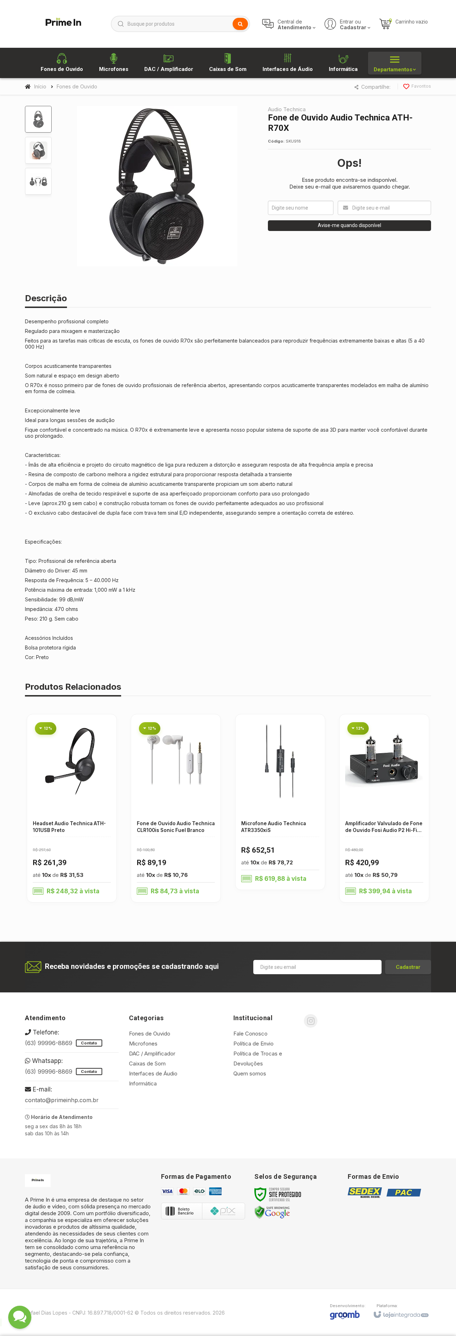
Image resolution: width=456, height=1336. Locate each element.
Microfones (143, 1043)
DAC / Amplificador (152, 1053)
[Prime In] (63, 24)
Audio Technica (287, 109)
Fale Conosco (250, 1033)
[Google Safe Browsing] (272, 1211)
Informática (143, 1083)
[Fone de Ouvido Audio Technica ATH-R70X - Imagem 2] (38, 150)
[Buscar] (240, 24)
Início (40, 86)
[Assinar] (408, 967)
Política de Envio (253, 1043)
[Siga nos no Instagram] (310, 1021)
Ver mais (62, 826)
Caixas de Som (147, 1063)
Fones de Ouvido (77, 86)
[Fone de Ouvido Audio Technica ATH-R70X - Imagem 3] (38, 181)
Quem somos (249, 1073)
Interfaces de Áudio (153, 1073)
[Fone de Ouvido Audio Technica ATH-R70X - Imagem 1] (38, 119)
